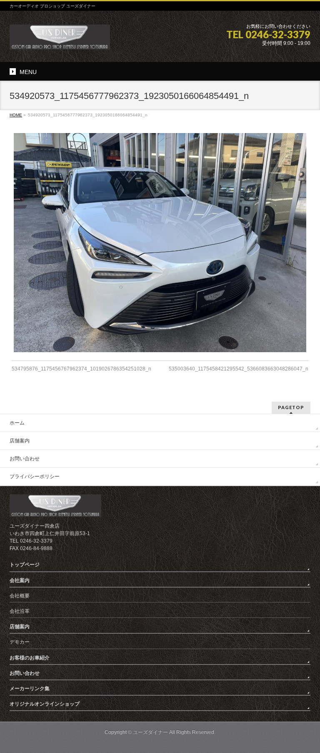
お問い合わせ (25, 459)
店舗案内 (20, 441)
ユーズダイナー (150, 732)
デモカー (20, 642)
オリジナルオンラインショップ (45, 704)
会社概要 (20, 596)
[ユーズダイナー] (60, 40)
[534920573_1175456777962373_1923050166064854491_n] (160, 242)
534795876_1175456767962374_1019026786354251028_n (81, 369)
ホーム (17, 423)
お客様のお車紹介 (30, 658)
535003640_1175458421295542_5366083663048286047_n (238, 369)
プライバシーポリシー (35, 476)
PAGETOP (291, 407)
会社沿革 (20, 611)
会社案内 (20, 580)
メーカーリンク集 (30, 688)
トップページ (25, 565)
